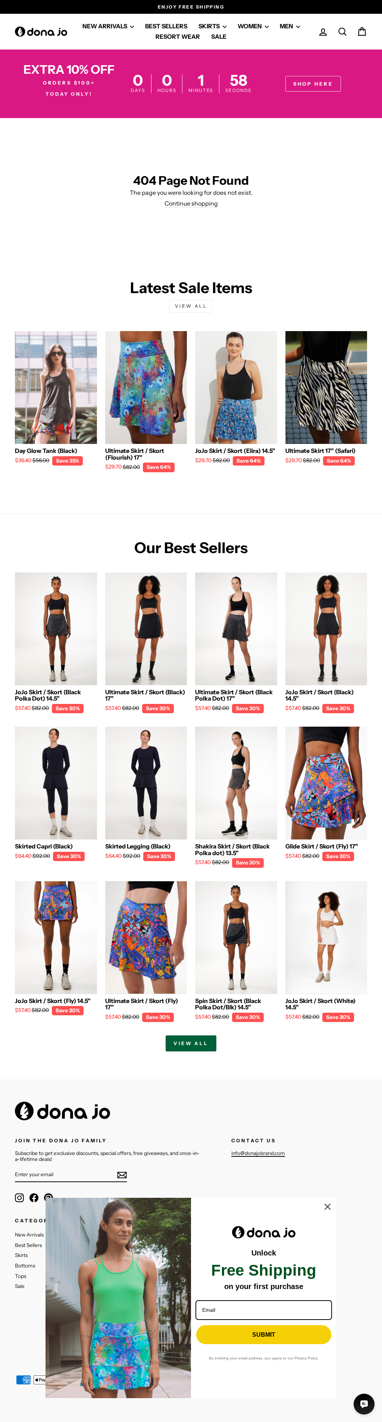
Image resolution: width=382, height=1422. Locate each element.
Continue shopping (191, 203)
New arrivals (105, 26)
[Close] (327, 1207)
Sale (218, 36)
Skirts (21, 1255)
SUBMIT (263, 1334)
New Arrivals (29, 1235)
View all (191, 306)
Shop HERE (313, 84)
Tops (20, 1276)
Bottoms (25, 1266)
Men (287, 26)
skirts (209, 26)
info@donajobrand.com (258, 1153)
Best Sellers (28, 1245)
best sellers (166, 26)
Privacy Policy (305, 1358)
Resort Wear (178, 36)
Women (250, 26)
